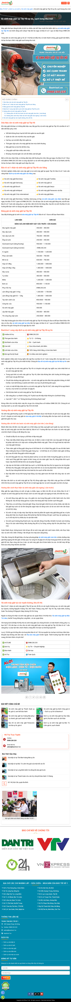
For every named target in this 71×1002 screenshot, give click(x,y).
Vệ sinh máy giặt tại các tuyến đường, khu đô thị (18, 118)
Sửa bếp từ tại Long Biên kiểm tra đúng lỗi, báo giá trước (27, 770)
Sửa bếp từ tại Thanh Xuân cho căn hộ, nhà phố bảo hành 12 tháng (30, 776)
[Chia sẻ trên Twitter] (33, 697)
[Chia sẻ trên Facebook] (30, 697)
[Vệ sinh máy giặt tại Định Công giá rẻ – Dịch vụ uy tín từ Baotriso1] (39, 711)
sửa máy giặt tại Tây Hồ (30, 214)
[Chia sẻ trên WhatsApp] (26, 697)
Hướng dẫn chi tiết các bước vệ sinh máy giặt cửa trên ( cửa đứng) (26, 113)
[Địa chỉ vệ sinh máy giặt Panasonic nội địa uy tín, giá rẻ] (4, 725)
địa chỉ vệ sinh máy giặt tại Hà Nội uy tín (52, 361)
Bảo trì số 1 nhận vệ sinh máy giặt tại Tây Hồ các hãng (20, 104)
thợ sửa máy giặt (33, 635)
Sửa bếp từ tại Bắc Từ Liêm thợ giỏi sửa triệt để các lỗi (26, 764)
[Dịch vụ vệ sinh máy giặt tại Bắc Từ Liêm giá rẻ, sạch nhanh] (39, 725)
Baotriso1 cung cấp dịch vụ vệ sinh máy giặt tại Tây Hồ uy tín (21, 109)
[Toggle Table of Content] (66, 99)
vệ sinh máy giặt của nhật (51, 199)
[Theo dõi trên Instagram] (32, 993)
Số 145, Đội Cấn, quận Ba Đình (18, 782)
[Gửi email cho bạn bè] (37, 697)
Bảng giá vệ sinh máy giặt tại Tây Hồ (14, 106)
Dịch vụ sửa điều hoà (9, 951)
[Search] (68, 3)
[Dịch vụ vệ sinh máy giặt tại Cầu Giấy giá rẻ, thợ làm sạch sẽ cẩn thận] (39, 718)
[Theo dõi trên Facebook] (29, 993)
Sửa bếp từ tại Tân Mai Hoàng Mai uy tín (21, 757)
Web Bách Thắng (50, 1000)
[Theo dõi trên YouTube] (41, 993)
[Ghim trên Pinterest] (40, 697)
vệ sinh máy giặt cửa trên (48, 537)
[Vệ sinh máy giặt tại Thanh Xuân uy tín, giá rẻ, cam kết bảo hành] (4, 711)
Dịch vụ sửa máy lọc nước (11, 954)
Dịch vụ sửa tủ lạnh (9, 945)
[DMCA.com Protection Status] (5, 986)
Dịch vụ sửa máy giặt (9, 948)
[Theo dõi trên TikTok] (35, 993)
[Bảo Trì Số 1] (7, 3)
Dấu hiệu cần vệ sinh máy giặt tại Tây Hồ (15, 102)
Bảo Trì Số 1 (4, 9)
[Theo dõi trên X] (38, 993)
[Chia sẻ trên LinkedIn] (44, 697)
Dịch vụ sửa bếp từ (9, 942)
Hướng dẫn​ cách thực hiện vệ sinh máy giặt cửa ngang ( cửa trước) (26, 115)
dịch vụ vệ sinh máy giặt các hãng (21, 173)
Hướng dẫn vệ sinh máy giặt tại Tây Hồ (15, 111)
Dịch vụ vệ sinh (15, 9)
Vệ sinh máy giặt (27, 9)
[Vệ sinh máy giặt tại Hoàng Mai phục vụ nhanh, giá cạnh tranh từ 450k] (4, 718)
